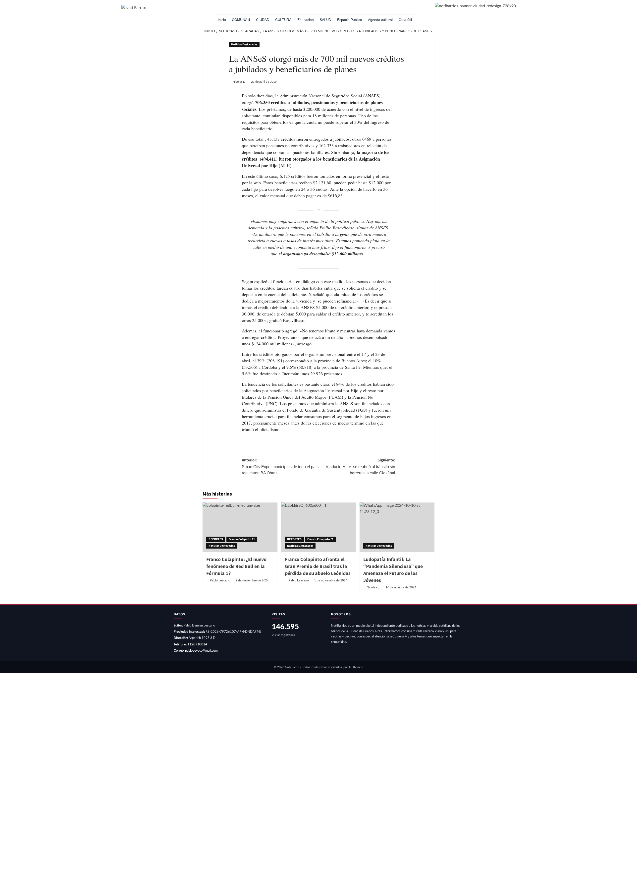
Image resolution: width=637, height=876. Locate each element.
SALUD (325, 20)
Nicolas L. (239, 81)
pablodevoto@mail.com (201, 650)
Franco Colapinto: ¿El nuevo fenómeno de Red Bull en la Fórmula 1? (236, 566)
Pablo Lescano (220, 580)
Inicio (222, 20)
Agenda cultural (380, 20)
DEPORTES (216, 539)
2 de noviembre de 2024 (252, 580)
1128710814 (197, 644)
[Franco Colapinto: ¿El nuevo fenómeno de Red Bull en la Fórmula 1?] (240, 527)
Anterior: (280, 466)
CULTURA (283, 20)
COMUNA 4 (241, 20)
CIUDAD (262, 20)
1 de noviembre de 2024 (330, 580)
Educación (305, 20)
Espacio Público (349, 20)
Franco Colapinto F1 (242, 539)
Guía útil (405, 20)
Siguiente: (360, 466)
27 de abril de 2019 (264, 81)
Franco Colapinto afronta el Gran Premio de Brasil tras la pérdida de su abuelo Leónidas (318, 566)
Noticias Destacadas (244, 44)
